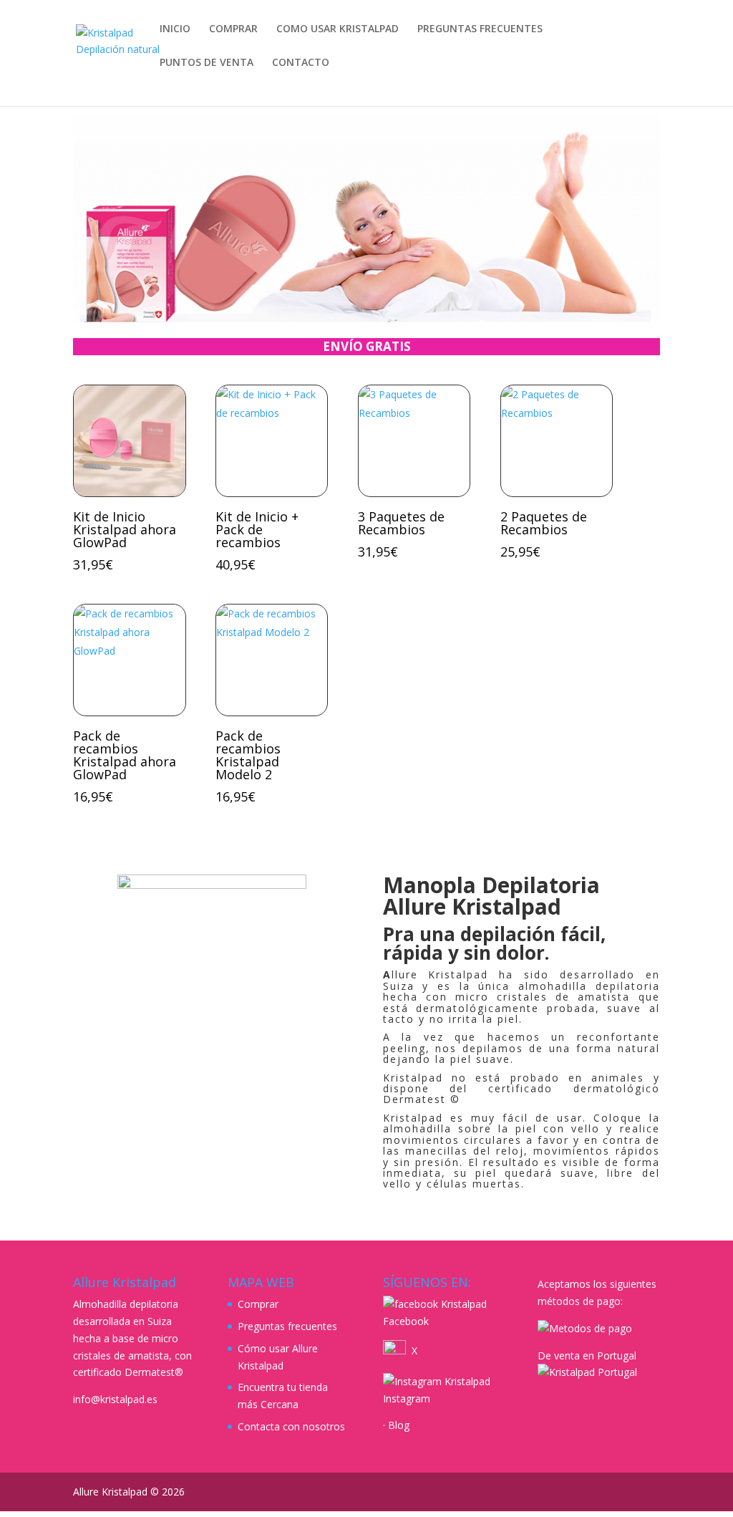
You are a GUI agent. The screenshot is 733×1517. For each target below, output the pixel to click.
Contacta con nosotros (291, 1426)
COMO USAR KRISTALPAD (337, 29)
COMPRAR (233, 29)
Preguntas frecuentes (287, 1326)
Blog (398, 1425)
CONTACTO (300, 63)
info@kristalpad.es (115, 1399)
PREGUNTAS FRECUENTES (480, 29)
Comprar (258, 1304)
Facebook (406, 1321)
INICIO (175, 29)
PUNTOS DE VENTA (206, 63)
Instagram (406, 1398)
